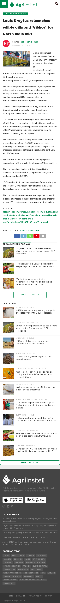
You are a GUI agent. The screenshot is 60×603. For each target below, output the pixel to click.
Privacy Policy (35, 596)
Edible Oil (24, 230)
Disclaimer (20, 596)
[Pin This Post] (36, 235)
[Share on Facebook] (17, 235)
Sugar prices (9, 569)
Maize (27, 559)
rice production (30, 573)
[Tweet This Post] (23, 235)
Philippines (28, 576)
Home (10, 596)
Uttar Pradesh (10, 580)
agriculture (9, 583)
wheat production (12, 573)
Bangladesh (23, 569)
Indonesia (16, 576)
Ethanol (30, 556)
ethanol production (35, 563)
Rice (22, 556)
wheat (15, 556)
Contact (48, 596)
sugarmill (7, 563)
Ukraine (51, 573)
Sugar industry (40, 566)
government (36, 569)
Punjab (6, 576)
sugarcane (41, 556)
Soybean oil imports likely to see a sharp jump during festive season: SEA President (35, 251)
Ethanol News (39, 559)
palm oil (26, 566)
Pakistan (19, 563)
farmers (7, 559)
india (43, 573)
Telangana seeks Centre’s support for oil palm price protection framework (35, 265)
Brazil (39, 576)
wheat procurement (29, 580)
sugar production (11, 566)
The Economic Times (28, 42)
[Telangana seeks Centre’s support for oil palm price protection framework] (8, 268)
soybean (34, 230)
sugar (6, 556)
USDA (43, 580)
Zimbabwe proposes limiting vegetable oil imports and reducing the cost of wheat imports (34, 282)
